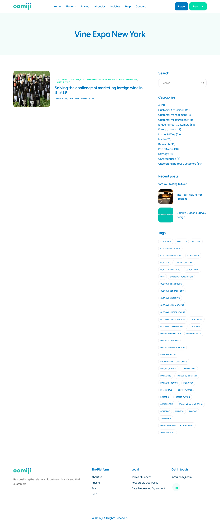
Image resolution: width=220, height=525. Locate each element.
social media (166, 404)
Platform (71, 6)
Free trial (198, 6)
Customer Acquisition (67, 79)
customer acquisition (181, 277)
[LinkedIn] (176, 487)
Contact (141, 6)
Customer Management (172, 115)
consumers (193, 255)
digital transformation (172, 347)
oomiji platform (186, 390)
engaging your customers (173, 362)
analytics (182, 241)
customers (196, 319)
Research (164, 144)
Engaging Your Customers (122, 79)
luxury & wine (189, 369)
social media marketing (191, 404)
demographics (193, 333)
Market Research (169, 383)
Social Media (165, 149)
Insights (115, 6)
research (165, 397)
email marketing (168, 354)
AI (159, 105)
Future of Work (167, 129)
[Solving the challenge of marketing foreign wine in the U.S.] (31, 89)
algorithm (165, 241)
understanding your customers (176, 425)
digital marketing (169, 340)
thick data (165, 418)
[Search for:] (182, 83)
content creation (184, 263)
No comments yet (84, 98)
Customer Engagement (172, 291)
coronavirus (192, 270)
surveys (179, 411)
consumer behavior (170, 248)
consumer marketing (171, 255)
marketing (165, 376)
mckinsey (188, 383)
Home (57, 6)
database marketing (170, 333)
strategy (165, 411)
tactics (193, 411)
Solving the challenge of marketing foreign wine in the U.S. (99, 90)
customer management (172, 305)
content (164, 263)
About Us (100, 6)
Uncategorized (167, 159)
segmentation (183, 397)
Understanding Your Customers (177, 163)
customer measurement (172, 312)
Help (128, 6)
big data (196, 241)
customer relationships (172, 319)
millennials (166, 390)
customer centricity (171, 284)
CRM (162, 277)
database (195, 326)
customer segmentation (172, 326)
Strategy (163, 154)
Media (162, 139)
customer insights (170, 298)
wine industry (167, 432)
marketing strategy (187, 376)
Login (181, 6)
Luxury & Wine (62, 82)
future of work (168, 369)
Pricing (85, 6)
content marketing (170, 270)
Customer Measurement (93, 79)
